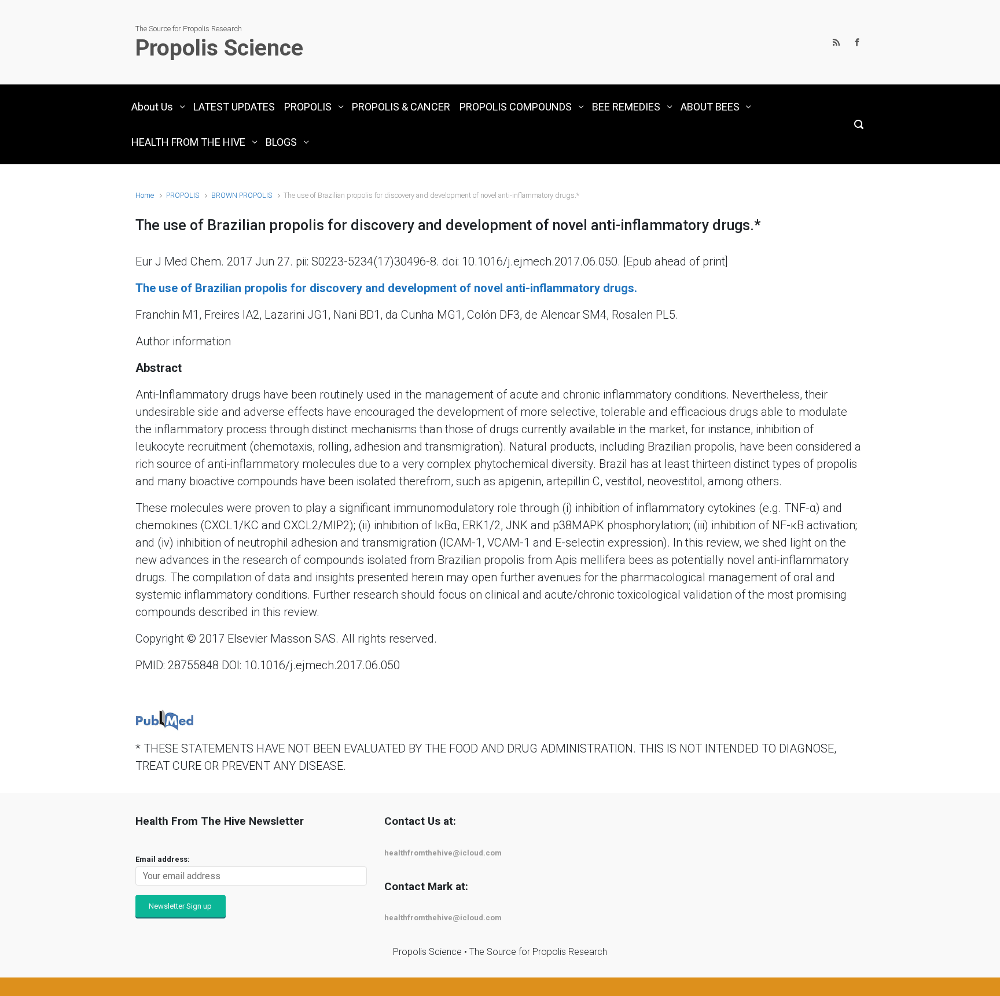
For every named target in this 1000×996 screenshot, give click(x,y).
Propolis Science (219, 48)
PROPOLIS (182, 195)
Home (144, 195)
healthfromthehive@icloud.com (443, 853)
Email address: (162, 859)
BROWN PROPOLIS (241, 195)
